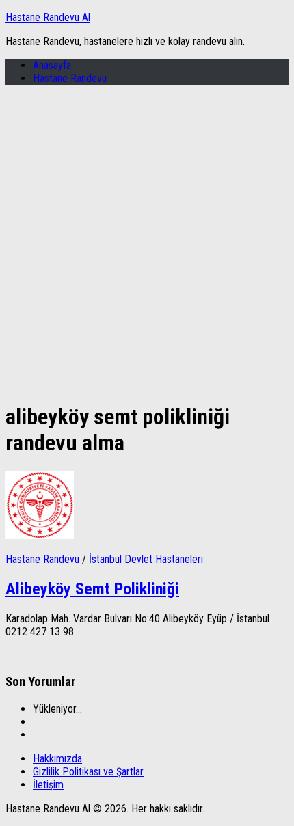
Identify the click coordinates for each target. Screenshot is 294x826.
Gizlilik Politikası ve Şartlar (88, 771)
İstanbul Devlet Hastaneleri (146, 559)
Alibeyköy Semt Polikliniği (92, 588)
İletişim (48, 784)
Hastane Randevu (70, 78)
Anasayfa (52, 65)
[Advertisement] (147, 242)
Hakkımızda (57, 758)
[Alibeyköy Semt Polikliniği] (39, 535)
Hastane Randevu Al (47, 17)
